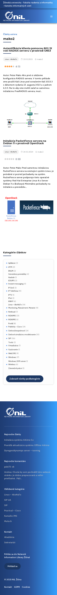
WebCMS (12, 353)
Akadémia (9, 537)
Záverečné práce (15, 368)
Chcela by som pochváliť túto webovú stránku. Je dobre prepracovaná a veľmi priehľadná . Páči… (27, 475)
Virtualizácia (13, 345)
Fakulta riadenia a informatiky (38, 2)
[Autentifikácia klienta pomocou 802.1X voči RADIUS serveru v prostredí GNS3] (28, 113)
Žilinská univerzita (12, 2)
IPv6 (10, 298)
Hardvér (11, 277)
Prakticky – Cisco (15, 326)
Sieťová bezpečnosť (16, 330)
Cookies (26, 587)
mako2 (40, 59)
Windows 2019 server (17, 361)
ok (13, 466)
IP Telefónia (13, 291)
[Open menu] (51, 16)
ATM (10, 267)
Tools (10, 342)
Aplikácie (11, 263)
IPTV (10, 295)
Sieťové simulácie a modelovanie (22, 334)
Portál (10, 323)
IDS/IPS (11, 280)
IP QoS (11, 288)
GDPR (17, 587)
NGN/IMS (12, 315)
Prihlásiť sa (12, 566)
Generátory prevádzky (17, 274)
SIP (9, 338)
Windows (12, 357)
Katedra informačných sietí (18, 6)
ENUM (10, 271)
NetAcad (11, 312)
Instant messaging (15, 284)
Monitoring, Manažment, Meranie (21, 308)
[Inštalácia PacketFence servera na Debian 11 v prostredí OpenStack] (28, 209)
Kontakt (8, 587)
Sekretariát (9, 542)
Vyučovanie (13, 349)
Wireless (11, 364)
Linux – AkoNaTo (15, 304)
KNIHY (10, 301)
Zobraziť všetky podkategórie (24, 378)
